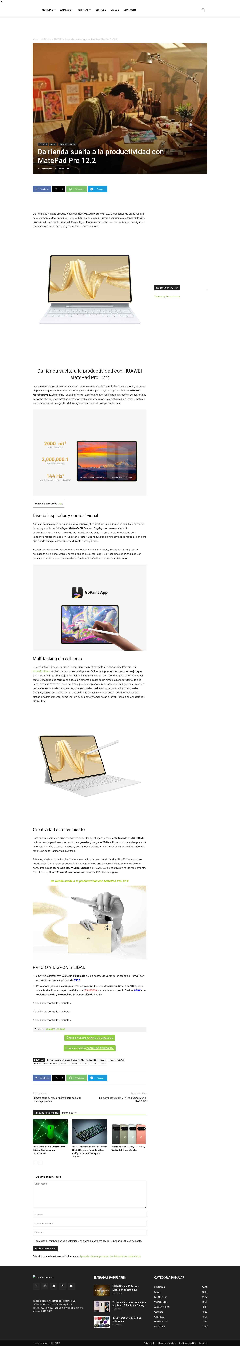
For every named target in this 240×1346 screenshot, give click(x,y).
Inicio (35, 39)
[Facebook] (36, 1286)
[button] (203, 10)
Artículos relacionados (46, 1112)
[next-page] (40, 1163)
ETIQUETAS (46, 39)
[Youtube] (71, 1286)
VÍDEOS (115, 9)
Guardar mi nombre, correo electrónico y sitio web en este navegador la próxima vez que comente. (89, 1240)
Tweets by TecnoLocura (167, 296)
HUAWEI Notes (41, 671)
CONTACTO (129, 9)
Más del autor (69, 1112)
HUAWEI (58, 39)
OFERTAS (83, 9)
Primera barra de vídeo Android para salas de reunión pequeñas (57, 1099)
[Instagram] (45, 1286)
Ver (60, 503)
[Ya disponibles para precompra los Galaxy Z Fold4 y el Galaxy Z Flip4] (102, 1306)
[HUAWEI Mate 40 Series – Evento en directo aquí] (102, 1290)
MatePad (64, 1064)
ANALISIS (65, 9)
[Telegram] (53, 1286)
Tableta (102, 1064)
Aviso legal (149, 1343)
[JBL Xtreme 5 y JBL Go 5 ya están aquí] (102, 1322)
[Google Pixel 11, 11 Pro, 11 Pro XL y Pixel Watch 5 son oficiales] (128, 1131)
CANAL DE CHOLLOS (100, 1038)
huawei (103, 1060)
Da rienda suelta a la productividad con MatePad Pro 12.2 (71, 1060)
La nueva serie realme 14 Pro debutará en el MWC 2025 (122, 1099)
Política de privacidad (166, 1343)
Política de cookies (187, 1343)
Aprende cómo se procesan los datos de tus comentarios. (110, 1256)
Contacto (203, 1343)
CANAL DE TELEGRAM (100, 1048)
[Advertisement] (120, 27)
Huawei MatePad (117, 1060)
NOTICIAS (47, 9)
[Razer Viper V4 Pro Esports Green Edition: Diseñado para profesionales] (50, 1131)
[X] (62, 1286)
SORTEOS (101, 9)
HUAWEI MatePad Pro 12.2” (45, 1064)
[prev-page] (35, 1163)
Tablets (72, 144)
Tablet (93, 1064)
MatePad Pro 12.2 (79, 1064)
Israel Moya (46, 168)
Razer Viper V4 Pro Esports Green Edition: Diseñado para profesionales (49, 1150)
